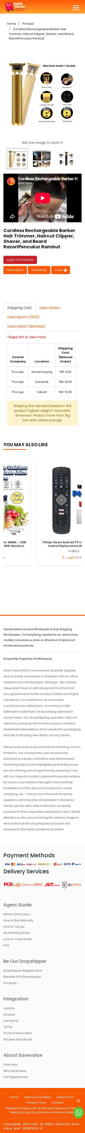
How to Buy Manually (18, 920)
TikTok (7, 1027)
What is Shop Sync (16, 914)
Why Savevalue (14, 1071)
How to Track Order (17, 939)
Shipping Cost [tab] (19, 307)
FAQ (6, 945)
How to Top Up (14, 927)
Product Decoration (17, 1033)
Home (11, 24)
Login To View (52, 557)
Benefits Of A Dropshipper (22, 977)
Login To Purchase (20, 260)
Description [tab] (49, 307)
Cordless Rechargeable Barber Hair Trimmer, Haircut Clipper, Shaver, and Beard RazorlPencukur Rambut (41, 34)
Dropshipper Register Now (22, 970)
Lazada (8, 1008)
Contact (57, 1102)
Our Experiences (15, 1077)
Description (15, 270)
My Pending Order (16, 933)
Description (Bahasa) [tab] (26, 326)
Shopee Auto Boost (17, 1039)
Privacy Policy (36, 1102)
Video (59, 270)
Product (28, 24)
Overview (10, 1064)
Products (10, 983)
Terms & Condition (37, 1097)
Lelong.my (10, 1020)
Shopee (9, 1014)
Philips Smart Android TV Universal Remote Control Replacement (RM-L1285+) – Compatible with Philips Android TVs (51, 546)
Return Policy (66, 1097)
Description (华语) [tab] (23, 317)
